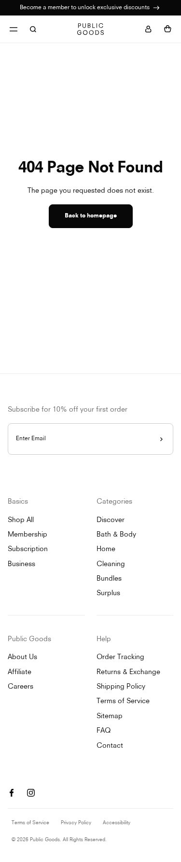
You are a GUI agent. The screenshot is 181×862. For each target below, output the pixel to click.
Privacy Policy (76, 823)
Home (106, 549)
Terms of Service (123, 701)
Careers (20, 687)
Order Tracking (120, 657)
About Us (22, 657)
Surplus (108, 593)
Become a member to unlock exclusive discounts (85, 8)
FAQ (104, 731)
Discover (111, 520)
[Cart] (167, 29)
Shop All (21, 520)
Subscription (28, 549)
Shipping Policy (121, 687)
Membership (27, 535)
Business (21, 564)
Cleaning (111, 564)
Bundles (109, 579)
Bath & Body (116, 535)
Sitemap (110, 716)
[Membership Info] (156, 8)
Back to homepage (91, 216)
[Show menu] (13, 29)
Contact (110, 746)
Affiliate (19, 672)
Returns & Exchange (128, 672)
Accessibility (116, 823)
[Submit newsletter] (161, 439)
